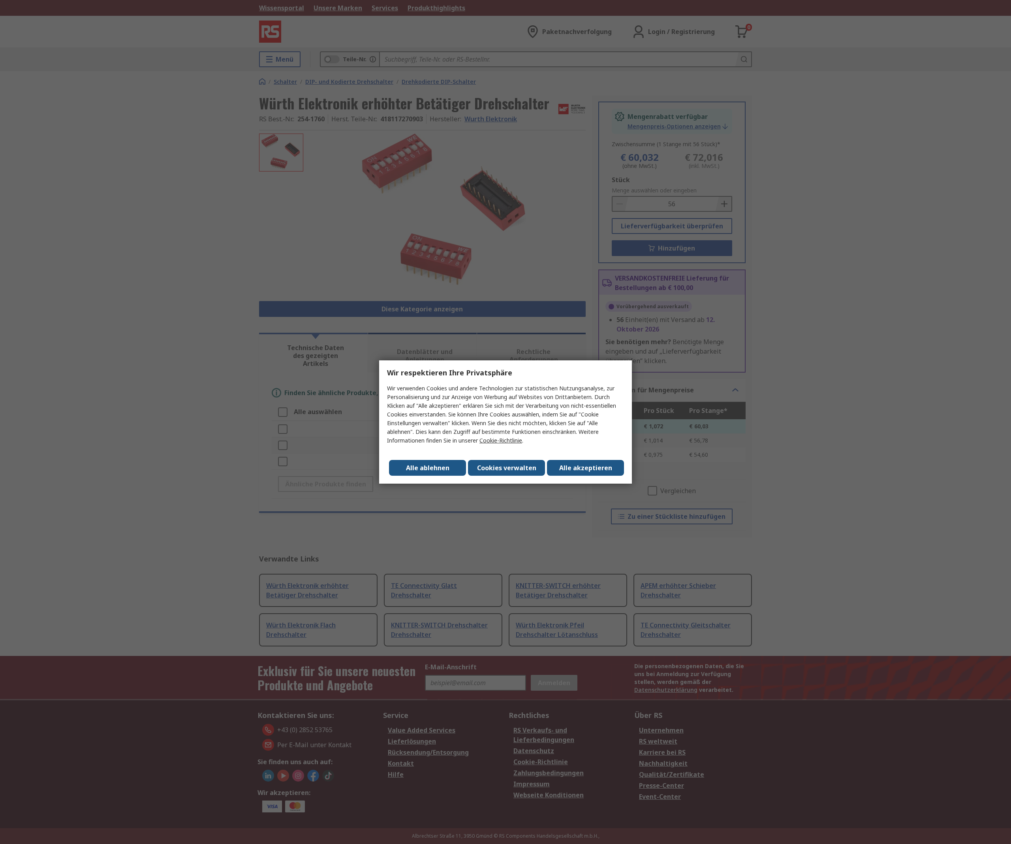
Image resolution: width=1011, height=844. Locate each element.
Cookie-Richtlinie (500, 440)
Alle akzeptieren (585, 467)
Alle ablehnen (427, 467)
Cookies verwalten (506, 467)
